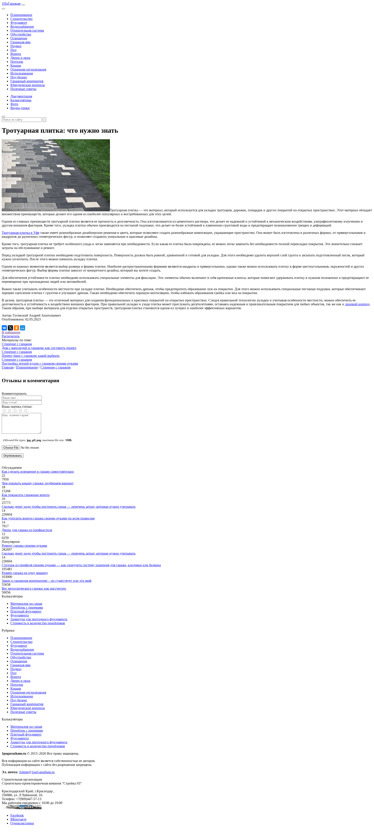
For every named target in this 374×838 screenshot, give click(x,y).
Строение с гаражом (17, 344)
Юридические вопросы (27, 85)
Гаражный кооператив (27, 81)
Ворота (15, 54)
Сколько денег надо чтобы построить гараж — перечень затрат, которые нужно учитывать (68, 506)
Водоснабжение (22, 26)
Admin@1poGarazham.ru (37, 772)
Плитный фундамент (26, 611)
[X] (10, 327)
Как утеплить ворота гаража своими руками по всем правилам (48, 518)
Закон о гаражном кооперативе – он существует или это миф (46, 580)
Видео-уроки (20, 108)
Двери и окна (20, 58)
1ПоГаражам (11, 3)
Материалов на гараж (26, 603)
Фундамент (18, 22)
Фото (14, 104)
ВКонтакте (18, 819)
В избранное (11, 332)
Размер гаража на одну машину (25, 573)
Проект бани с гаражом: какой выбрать (31, 356)
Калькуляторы (20, 100)
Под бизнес (18, 77)
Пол (13, 50)
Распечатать (10, 336)
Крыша (15, 65)
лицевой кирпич (357, 304)
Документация (21, 96)
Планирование (21, 15)
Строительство (21, 19)
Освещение (18, 38)
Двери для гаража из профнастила (27, 530)
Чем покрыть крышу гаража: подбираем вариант (38, 483)
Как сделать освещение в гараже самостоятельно (38, 471)
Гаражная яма (20, 42)
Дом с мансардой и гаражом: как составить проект (39, 348)
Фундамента (19, 615)
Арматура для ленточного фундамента (38, 619)
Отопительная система (27, 30)
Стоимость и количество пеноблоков (37, 623)
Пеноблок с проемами (26, 607)
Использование (21, 73)
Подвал (15, 46)
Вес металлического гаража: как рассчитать (34, 588)
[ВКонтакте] (4, 327)
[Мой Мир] (22, 327)
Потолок (16, 61)
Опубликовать (12, 455)
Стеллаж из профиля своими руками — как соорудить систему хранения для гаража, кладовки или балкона (81, 565)
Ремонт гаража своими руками (24, 545)
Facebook (17, 815)
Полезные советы (23, 89)
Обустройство (20, 34)
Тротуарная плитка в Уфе (20, 233)
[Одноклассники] (16, 327)
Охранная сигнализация (28, 69)
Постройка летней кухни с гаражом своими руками (40, 363)
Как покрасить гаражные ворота (26, 495)
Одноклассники (22, 823)
